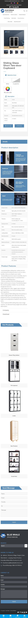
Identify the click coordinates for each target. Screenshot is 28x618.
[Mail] (18, 7)
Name (2, 575)
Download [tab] (6, 314)
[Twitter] (10, 7)
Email (2, 580)
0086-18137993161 (17, 565)
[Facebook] (12, 7)
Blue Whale (8, 610)
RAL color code (8, 92)
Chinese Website (13, 610)
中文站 (22, 0)
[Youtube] (16, 7)
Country (3, 584)
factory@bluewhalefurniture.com (14, 563)
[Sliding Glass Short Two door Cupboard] (14, 40)
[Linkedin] (14, 7)
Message (3, 589)
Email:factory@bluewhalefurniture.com (12, 0)
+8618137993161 (18, 5)
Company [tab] (6, 310)
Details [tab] (5, 142)
